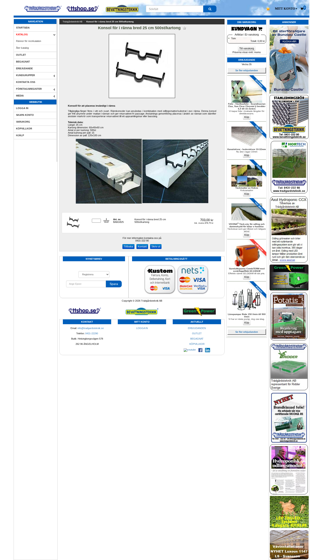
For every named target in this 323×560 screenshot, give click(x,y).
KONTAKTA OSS (25, 82)
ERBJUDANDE (24, 68)
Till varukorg (246, 48)
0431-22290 (91, 333)
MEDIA (20, 95)
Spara (114, 284)
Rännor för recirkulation (28, 41)
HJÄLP (20, 135)
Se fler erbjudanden (246, 70)
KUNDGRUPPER (25, 75)
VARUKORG (23, 121)
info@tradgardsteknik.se (91, 328)
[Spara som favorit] (184, 28)
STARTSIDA (23, 27)
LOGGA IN (22, 108)
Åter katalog (22, 48)
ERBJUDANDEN (197, 328)
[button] (286, 9)
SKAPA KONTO (25, 115)
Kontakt (142, 246)
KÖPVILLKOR (24, 128)
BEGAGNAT (23, 61)
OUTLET (21, 55)
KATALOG (22, 34)
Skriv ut (155, 246)
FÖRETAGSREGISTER (29, 89)
